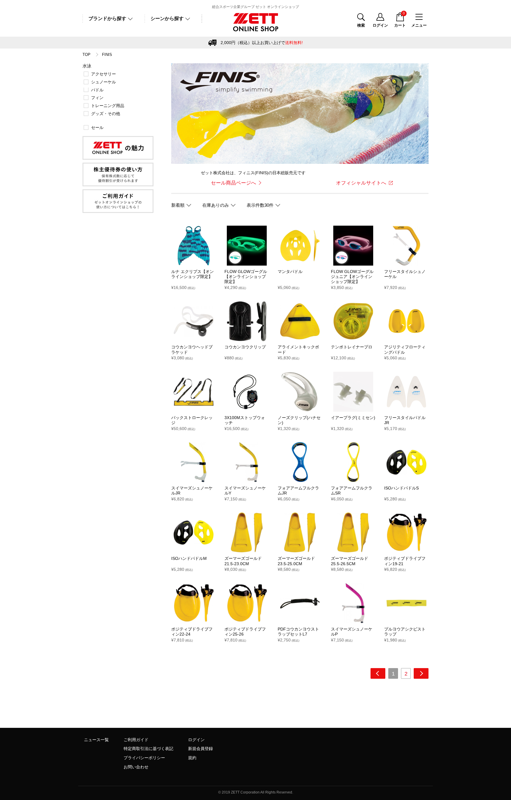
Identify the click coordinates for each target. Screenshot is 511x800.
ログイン (196, 739)
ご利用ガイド (136, 739)
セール (97, 127)
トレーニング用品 (107, 105)
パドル (97, 90)
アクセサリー (103, 74)
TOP (86, 55)
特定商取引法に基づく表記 (148, 748)
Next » (421, 673)
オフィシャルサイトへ (361, 182)
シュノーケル (103, 82)
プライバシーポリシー (144, 757)
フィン (97, 97)
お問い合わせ (136, 767)
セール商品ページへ (233, 182)
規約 (192, 757)
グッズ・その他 (105, 113)
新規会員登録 (200, 748)
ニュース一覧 (96, 739)
